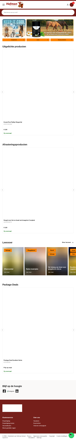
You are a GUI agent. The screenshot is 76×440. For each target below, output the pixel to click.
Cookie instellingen (62, 436)
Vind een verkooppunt (39, 425)
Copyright (52, 436)
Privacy (29, 436)
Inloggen (68, 5)
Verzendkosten (6, 425)
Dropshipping (6, 421)
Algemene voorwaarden (40, 436)
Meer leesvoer (66, 242)
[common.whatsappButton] (71, 435)
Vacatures (36, 421)
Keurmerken (37, 423)
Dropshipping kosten (8, 423)
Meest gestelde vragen (9, 428)
